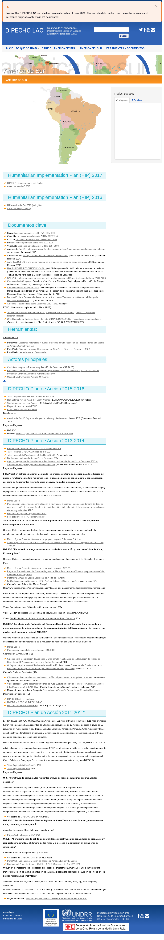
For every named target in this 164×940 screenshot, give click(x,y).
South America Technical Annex (22, 403)
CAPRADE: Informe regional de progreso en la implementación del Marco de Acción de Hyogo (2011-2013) (56, 278)
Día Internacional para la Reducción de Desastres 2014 (32, 458)
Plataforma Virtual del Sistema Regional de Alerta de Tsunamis (36, 578)
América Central (65, 48)
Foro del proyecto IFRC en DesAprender (25, 517)
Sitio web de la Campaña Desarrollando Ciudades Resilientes (71, 690)
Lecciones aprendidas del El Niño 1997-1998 (34, 233)
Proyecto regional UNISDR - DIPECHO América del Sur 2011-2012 (56, 898)
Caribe (46, 48)
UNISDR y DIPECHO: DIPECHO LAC (24, 702)
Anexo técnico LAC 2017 (18, 186)
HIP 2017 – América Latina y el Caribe (25, 183)
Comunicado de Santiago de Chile (23, 287)
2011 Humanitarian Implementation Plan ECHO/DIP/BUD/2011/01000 (39, 319)
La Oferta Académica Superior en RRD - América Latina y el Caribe (38, 581)
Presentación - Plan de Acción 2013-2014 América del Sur (34, 448)
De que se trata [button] (27, 48)
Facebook (138, 100)
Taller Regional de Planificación (21, 765)
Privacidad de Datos (12, 919)
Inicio (9, 48)
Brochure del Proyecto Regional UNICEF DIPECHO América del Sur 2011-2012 (43, 864)
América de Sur (16, 80)
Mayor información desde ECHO (22, 406)
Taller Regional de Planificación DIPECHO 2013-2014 (32, 455)
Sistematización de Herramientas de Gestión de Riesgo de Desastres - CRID (54, 349)
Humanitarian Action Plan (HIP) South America (28, 400)
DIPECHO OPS (27, 817)
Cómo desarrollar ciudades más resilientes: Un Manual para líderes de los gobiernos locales (49, 677)
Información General (12, 915)
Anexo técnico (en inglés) (19, 208)
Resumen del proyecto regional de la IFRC (26, 513)
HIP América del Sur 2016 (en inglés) (24, 205)
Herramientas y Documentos (124, 48)
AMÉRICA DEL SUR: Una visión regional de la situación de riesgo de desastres (44, 262)
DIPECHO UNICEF (29, 858)
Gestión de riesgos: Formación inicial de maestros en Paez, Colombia (42, 618)
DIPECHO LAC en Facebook (20, 699)
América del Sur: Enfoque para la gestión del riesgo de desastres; (38, 418)
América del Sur (91, 48)
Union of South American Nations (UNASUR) (28, 377)
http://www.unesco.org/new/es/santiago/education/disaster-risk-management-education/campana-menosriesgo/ (54, 588)
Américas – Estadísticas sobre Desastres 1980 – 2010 (32, 304)
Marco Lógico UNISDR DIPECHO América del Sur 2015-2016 (44, 433)
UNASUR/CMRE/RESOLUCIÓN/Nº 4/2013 (27, 268)
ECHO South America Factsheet (22, 409)
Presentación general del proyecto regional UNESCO (46, 568)
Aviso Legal (8, 912)
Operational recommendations (87, 319)
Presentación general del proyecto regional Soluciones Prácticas (51, 539)
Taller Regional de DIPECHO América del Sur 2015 (30, 396)
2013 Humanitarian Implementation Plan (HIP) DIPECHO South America (40, 312)
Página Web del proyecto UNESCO (23, 835)
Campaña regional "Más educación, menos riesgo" (33, 607)
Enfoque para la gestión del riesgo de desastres (45, 255)
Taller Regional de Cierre (18, 768)
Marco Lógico (13, 501)
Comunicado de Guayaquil (19, 281)
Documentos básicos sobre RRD (22, 705)
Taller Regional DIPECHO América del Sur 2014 (29, 452)
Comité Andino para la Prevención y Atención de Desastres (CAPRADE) (40, 367)
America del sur (10, 337)
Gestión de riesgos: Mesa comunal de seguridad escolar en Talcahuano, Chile (46, 613)
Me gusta (122, 100)
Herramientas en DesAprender (33, 352)
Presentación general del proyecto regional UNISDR (31, 650)
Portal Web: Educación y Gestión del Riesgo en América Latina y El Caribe (42, 861)
